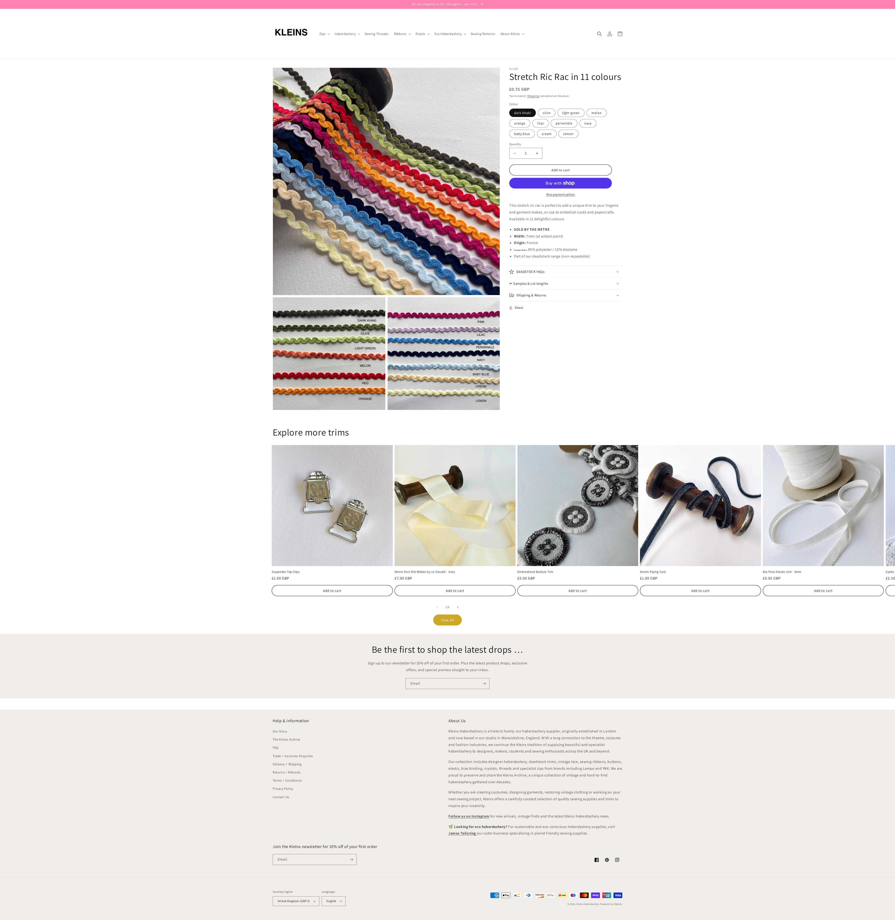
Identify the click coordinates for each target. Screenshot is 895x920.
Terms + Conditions (287, 780)
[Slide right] (458, 607)
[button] (324, 34)
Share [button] (519, 308)
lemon (568, 134)
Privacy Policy (283, 788)
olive (547, 113)
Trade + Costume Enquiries (293, 756)
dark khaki (522, 113)
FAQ (276, 747)
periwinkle (564, 123)
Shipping (533, 96)
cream (547, 134)
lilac (540, 123)
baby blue (522, 134)
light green (571, 113)
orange (519, 123)
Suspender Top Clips (285, 572)
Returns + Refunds (286, 772)
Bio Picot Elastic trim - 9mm (782, 572)
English (331, 901)
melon (597, 113)
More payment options (560, 194)
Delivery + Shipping (287, 764)
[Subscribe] (484, 683)
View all (447, 620)
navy (588, 123)
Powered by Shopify (611, 904)
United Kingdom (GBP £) (294, 901)
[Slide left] (437, 607)
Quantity (515, 144)
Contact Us (281, 797)
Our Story (280, 731)
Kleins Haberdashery (587, 904)
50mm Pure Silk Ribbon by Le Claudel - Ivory (425, 572)
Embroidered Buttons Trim (535, 572)
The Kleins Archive (286, 739)
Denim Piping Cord (653, 572)
